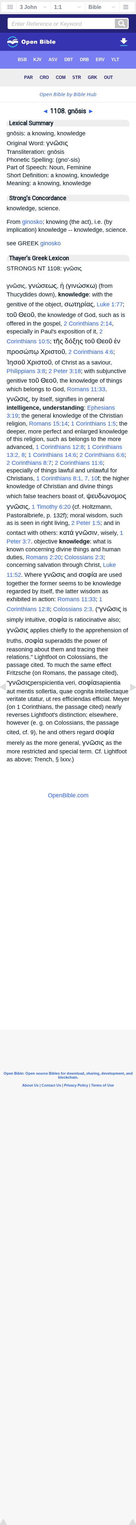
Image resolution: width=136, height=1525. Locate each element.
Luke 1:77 (110, 304)
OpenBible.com (68, 795)
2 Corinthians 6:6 (102, 455)
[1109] (127, 702)
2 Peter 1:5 (85, 523)
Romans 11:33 (86, 389)
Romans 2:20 (43, 557)
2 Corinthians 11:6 (79, 463)
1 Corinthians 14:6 (52, 455)
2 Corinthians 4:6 (90, 352)
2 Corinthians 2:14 (88, 323)
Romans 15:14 (48, 423)
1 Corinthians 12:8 (60, 447)
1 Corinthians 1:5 (93, 423)
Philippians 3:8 (26, 371)
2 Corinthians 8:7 (29, 463)
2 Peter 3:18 (65, 371)
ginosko (32, 222)
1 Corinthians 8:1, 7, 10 (67, 478)
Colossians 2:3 (83, 557)
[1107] (8, 702)
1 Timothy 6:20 (51, 506)
